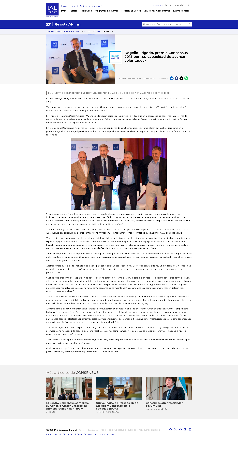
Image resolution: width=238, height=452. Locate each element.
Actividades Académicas (68, 31)
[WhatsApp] (186, 78)
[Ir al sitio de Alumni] (49, 24)
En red (98, 31)
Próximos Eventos (83, 434)
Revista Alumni (67, 24)
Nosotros (65, 6)
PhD (63, 11)
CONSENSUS (87, 373)
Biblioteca (67, 434)
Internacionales (181, 11)
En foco (86, 31)
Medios (110, 434)
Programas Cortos (131, 11)
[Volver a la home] (52, 16)
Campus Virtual (53, 434)
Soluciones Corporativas (157, 11)
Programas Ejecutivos (106, 11)
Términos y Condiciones (88, 430)
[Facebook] (176, 78)
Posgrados (86, 11)
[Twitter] (181, 78)
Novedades (99, 434)
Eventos (109, 31)
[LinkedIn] (172, 78)
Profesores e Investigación (91, 6)
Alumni (75, 6)
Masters (72, 11)
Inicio (51, 31)
